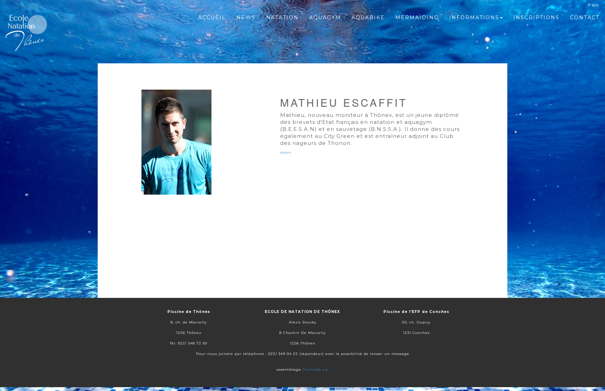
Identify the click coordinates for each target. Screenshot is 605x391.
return (285, 152)
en (595, 5)
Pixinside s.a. (315, 369)
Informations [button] (474, 17)
